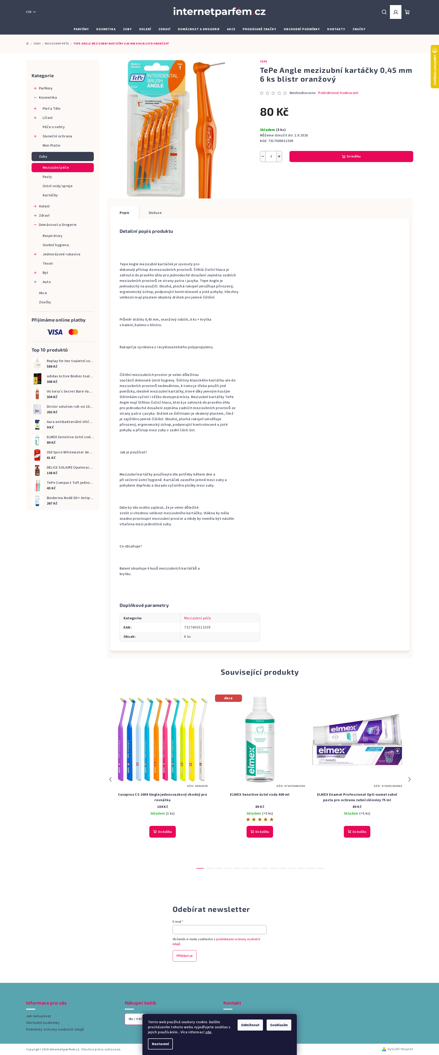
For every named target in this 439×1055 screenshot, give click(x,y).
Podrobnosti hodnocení (338, 92)
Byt (45, 272)
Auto (47, 281)
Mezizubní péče (56, 167)
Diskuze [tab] (155, 212)
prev (110, 779)
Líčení (48, 117)
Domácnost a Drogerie (58, 224)
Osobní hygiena (56, 245)
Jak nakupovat (38, 1016)
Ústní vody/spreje (58, 186)
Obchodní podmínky (43, 1022)
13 (320, 868)
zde (208, 1032)
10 (292, 868)
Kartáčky (50, 195)
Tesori (48, 263)
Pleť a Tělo (52, 108)
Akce (43, 293)
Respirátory (53, 235)
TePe (263, 62)
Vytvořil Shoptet (400, 1049)
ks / (135, 1019)
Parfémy (46, 88)
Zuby (43, 156)
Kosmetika (48, 97)
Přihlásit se (185, 956)
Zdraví (44, 215)
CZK (29, 12)
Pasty (47, 176)
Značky (45, 302)
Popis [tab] (125, 212)
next (409, 779)
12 (310, 868)
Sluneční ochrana (57, 136)
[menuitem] (81, 29)
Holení (44, 206)
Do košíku (354, 156)
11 (301, 868)
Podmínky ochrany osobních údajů (55, 1029)
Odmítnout (250, 1025)
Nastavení (160, 1043)
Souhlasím (279, 1025)
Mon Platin (52, 145)
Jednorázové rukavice (62, 254)
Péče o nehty (54, 127)
